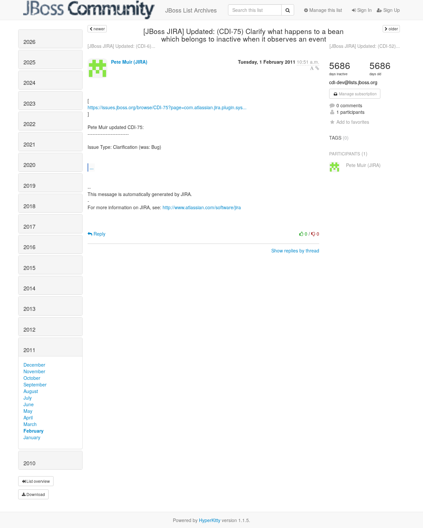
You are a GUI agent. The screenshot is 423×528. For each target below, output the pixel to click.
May (27, 411)
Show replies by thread (295, 250)
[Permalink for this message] (317, 68)
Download (35, 494)
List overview (37, 481)
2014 (29, 288)
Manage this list (325, 10)
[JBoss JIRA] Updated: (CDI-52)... (364, 46)
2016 (29, 247)
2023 (29, 103)
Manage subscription (357, 93)
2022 (29, 124)
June (28, 404)
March (30, 424)
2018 (29, 206)
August (30, 391)
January (31, 437)
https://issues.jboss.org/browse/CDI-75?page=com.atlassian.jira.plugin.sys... (167, 107)
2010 (29, 463)
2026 (29, 42)
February (33, 430)
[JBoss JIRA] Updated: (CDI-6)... (121, 46)
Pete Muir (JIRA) (129, 61)
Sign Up (391, 10)
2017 (29, 226)
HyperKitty (209, 520)
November (34, 371)
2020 (29, 165)
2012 (29, 329)
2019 (29, 185)
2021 (29, 144)
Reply (98, 233)
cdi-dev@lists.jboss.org (353, 82)
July (27, 397)
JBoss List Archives (191, 10)
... (92, 167)
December (34, 364)
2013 (29, 309)
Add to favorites (352, 121)
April (28, 417)
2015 (29, 268)
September (35, 384)
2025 (29, 62)
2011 (29, 350)
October (31, 378)
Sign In (364, 10)
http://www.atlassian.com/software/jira (202, 207)
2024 (29, 82)
